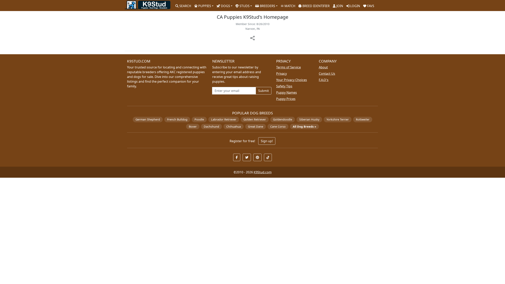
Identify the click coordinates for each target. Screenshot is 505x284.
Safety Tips (284, 86)
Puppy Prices (286, 99)
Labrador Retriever (223, 119)
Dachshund (211, 126)
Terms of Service (288, 67)
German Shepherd (148, 119)
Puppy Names (286, 92)
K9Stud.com (263, 172)
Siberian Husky (309, 119)
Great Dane (255, 126)
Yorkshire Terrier (337, 119)
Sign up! (267, 141)
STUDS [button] (244, 6)
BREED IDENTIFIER (316, 6)
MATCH (289, 6)
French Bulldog (177, 119)
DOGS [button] (225, 6)
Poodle (199, 119)
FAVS (370, 6)
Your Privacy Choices (291, 80)
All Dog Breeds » (304, 126)
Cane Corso (278, 126)
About (323, 67)
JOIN (339, 6)
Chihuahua (233, 126)
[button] (236, 157)
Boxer (193, 126)
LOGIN (354, 6)
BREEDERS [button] (267, 6)
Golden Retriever (254, 119)
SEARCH (185, 6)
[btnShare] (252, 37)
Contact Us (327, 73)
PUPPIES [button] (204, 6)
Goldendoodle (282, 119)
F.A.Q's (323, 80)
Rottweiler (362, 119)
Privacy (281, 73)
